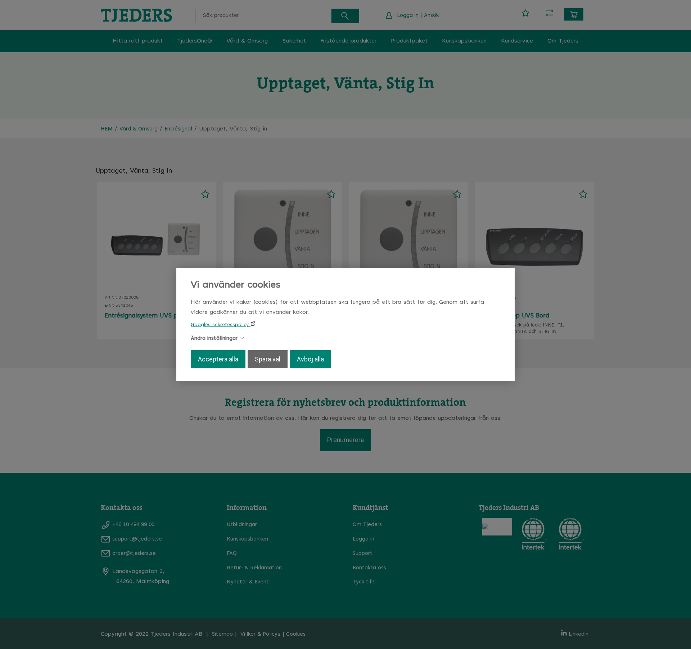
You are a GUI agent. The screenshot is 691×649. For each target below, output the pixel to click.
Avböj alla (310, 359)
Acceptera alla (218, 359)
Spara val (267, 359)
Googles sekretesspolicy (220, 325)
